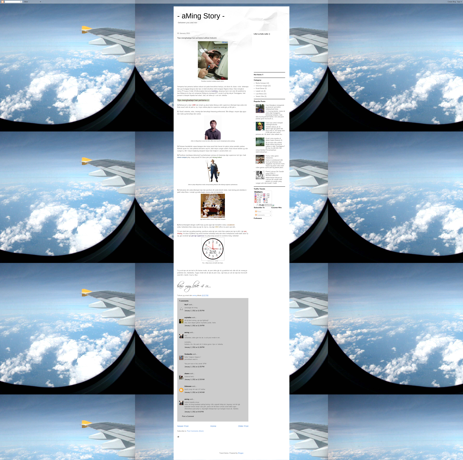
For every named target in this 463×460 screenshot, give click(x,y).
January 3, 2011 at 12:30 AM (194, 379)
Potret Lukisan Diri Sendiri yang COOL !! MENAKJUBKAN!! (275, 173)
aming (186, 332)
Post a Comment (188, 416)
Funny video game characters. (272, 157)
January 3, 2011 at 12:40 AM (194, 392)
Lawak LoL (259, 91)
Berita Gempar (261, 83)
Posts (259, 211)
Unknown (187, 386)
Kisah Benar (260, 88)
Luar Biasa (259, 94)
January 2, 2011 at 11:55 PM (194, 367)
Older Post (243, 426)
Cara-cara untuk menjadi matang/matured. (274, 124)
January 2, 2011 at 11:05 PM (194, 311)
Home (213, 426)
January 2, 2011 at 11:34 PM (194, 325)
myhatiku (187, 317)
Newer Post (182, 426)
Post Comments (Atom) (195, 431)
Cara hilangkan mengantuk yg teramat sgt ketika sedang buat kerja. (275, 107)
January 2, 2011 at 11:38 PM (194, 347)
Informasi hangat (261, 86)
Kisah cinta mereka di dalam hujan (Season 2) (274, 139)
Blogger (240, 453)
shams (186, 373)
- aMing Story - (201, 16)
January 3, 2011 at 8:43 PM (194, 412)
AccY (186, 305)
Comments (261, 215)
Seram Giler (260, 96)
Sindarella (188, 354)
